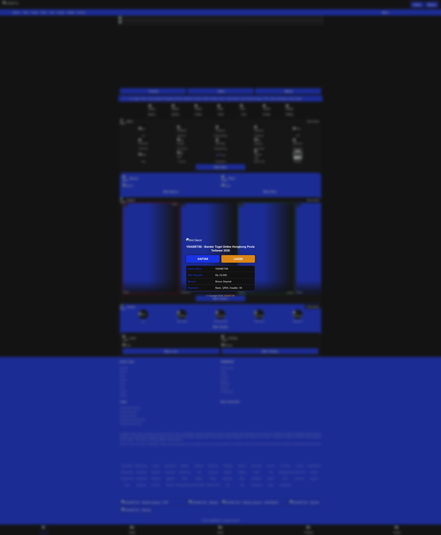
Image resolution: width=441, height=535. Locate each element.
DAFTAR (203, 259)
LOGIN (238, 259)
